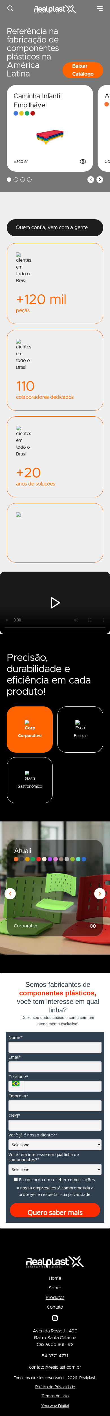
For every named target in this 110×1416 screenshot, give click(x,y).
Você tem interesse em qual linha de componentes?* (43, 1157)
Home (55, 1278)
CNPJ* (14, 1115)
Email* (14, 1057)
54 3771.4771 (55, 1356)
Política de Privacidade (55, 1387)
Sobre (55, 1288)
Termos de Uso (55, 1396)
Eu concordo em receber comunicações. (57, 1179)
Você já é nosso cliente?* (32, 1135)
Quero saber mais (55, 1212)
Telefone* (18, 1076)
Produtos (55, 1297)
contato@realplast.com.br (55, 1367)
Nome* (15, 1037)
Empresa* (18, 1095)
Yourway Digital (55, 1406)
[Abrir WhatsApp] (95, 1401)
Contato (55, 1307)
